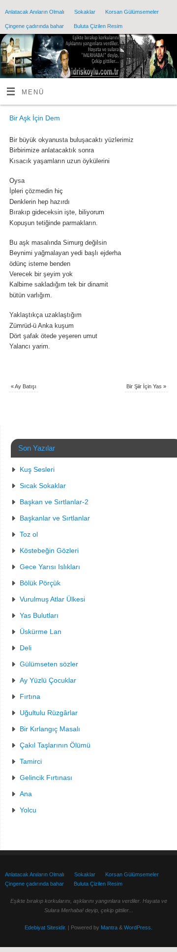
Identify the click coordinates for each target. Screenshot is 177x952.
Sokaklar (84, 12)
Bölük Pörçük (40, 583)
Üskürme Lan (40, 631)
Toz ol (29, 534)
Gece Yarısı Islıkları (50, 567)
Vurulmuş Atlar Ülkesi (52, 599)
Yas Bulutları (39, 615)
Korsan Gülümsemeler (132, 12)
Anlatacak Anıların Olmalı (34, 12)
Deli (25, 648)
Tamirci (31, 761)
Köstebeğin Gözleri (49, 550)
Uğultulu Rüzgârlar (49, 713)
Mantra (109, 927)
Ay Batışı (23, 386)
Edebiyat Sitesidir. (45, 927)
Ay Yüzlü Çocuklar (48, 680)
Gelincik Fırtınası (46, 777)
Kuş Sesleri (37, 469)
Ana (26, 794)
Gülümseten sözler (49, 664)
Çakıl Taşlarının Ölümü (55, 745)
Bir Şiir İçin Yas (146, 386)
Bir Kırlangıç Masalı (50, 729)
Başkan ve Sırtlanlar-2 (54, 502)
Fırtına (30, 696)
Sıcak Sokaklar (43, 486)
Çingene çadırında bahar (34, 26)
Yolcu (28, 810)
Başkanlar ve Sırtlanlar (55, 518)
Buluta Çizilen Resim (98, 26)
